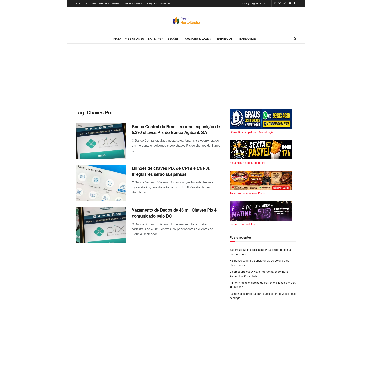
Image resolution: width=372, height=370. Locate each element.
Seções (115, 3)
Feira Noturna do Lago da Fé (247, 162)
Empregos (149, 3)
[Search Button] (295, 38)
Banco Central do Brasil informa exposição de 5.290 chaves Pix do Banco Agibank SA (176, 129)
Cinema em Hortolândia (244, 224)
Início (78, 3)
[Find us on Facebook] (275, 3)
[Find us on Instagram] (285, 3)
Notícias (103, 3)
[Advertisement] (186, 76)
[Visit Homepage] (186, 20)
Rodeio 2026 (166, 3)
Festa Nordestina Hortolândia (248, 193)
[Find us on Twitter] (279, 3)
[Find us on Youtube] (290, 3)
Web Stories (90, 3)
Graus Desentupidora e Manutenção (252, 132)
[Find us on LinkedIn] (295, 3)
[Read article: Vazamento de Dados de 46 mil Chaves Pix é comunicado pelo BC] (101, 225)
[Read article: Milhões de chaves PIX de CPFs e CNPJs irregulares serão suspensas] (101, 183)
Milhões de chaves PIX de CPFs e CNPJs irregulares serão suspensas (171, 171)
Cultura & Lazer (132, 3)
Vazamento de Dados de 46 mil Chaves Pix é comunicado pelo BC (174, 213)
